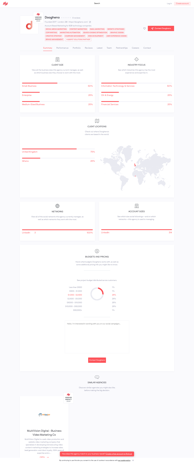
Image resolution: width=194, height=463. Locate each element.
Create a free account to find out (119, 454)
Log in (169, 3)
